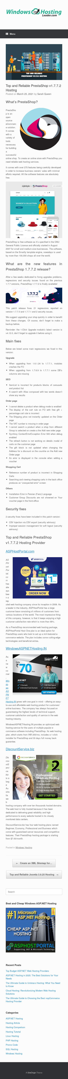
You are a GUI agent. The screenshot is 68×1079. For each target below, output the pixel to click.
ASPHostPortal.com (20, 551)
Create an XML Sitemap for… (34, 863)
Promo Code (12, 1044)
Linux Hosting (12, 1036)
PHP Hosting (12, 1040)
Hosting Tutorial (13, 1031)
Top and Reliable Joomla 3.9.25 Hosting (34, 874)
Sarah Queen (44, 94)
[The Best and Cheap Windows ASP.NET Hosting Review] (34, 12)
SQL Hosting (12, 1049)
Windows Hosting (24, 847)
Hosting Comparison (15, 1027)
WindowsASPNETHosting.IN (26, 648)
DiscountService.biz (20, 749)
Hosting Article (13, 1022)
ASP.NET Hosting (14, 1018)
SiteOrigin (32, 1072)
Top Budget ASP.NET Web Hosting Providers (27, 970)
